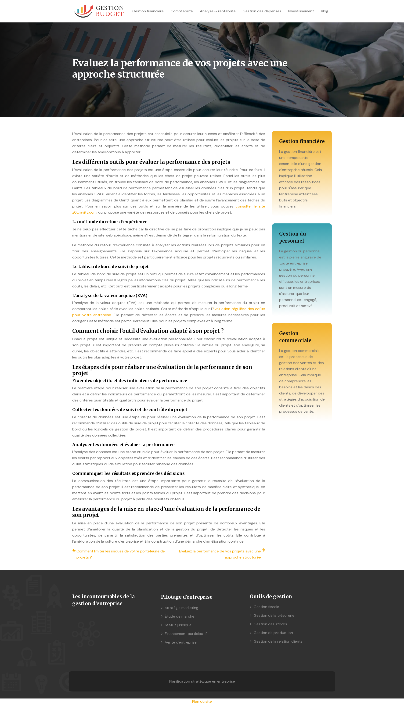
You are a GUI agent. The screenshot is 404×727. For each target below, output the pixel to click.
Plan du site (202, 701)
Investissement (301, 11)
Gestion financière (148, 11)
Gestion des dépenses (262, 11)
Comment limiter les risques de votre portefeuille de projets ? (120, 554)
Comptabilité (182, 11)
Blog (324, 11)
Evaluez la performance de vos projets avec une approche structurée (220, 554)
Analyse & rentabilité (218, 11)
